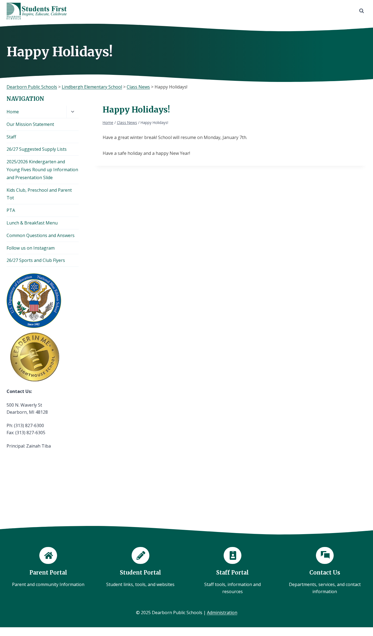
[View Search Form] (361, 11)
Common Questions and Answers (41, 235)
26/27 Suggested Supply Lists (37, 149)
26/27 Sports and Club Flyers (36, 260)
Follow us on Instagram (31, 248)
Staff (11, 137)
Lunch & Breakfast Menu (32, 223)
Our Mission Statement (30, 124)
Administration (222, 613)
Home (13, 112)
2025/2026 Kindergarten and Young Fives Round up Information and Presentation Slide (42, 170)
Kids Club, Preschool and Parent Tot (39, 194)
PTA (11, 210)
